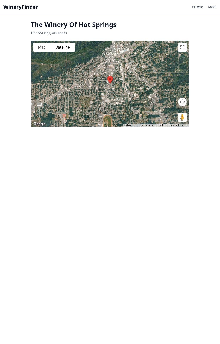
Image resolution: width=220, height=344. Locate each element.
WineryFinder (20, 6)
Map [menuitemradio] (42, 47)
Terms (184, 125)
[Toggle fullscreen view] (182, 47)
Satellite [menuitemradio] (62, 47)
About (212, 7)
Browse (197, 7)
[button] (110, 80)
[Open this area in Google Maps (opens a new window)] (39, 124)
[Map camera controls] (182, 102)
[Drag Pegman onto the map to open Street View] (182, 117)
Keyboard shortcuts (133, 125)
